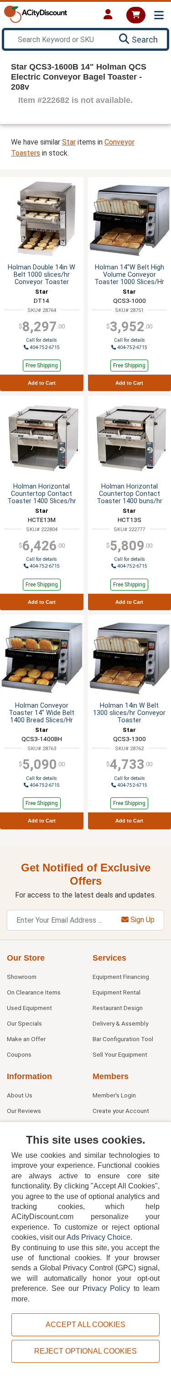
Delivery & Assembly (120, 1023)
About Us (19, 1095)
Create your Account (121, 1110)
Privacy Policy (106, 1288)
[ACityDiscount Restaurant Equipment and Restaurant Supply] (35, 13)
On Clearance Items (34, 992)
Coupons (19, 1054)
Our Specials (24, 1023)
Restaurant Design (118, 1007)
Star (69, 142)
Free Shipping (42, 365)
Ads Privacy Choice (98, 1237)
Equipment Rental (116, 992)
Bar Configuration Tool (123, 1039)
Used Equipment (29, 1007)
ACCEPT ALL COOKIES (85, 1324)
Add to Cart (42, 383)
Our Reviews (24, 1110)
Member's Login (114, 1095)
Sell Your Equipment (120, 1054)
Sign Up (142, 919)
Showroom (21, 976)
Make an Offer (26, 1039)
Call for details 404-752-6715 (43, 563)
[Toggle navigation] (159, 15)
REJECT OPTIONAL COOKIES (85, 1351)
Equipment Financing (121, 976)
